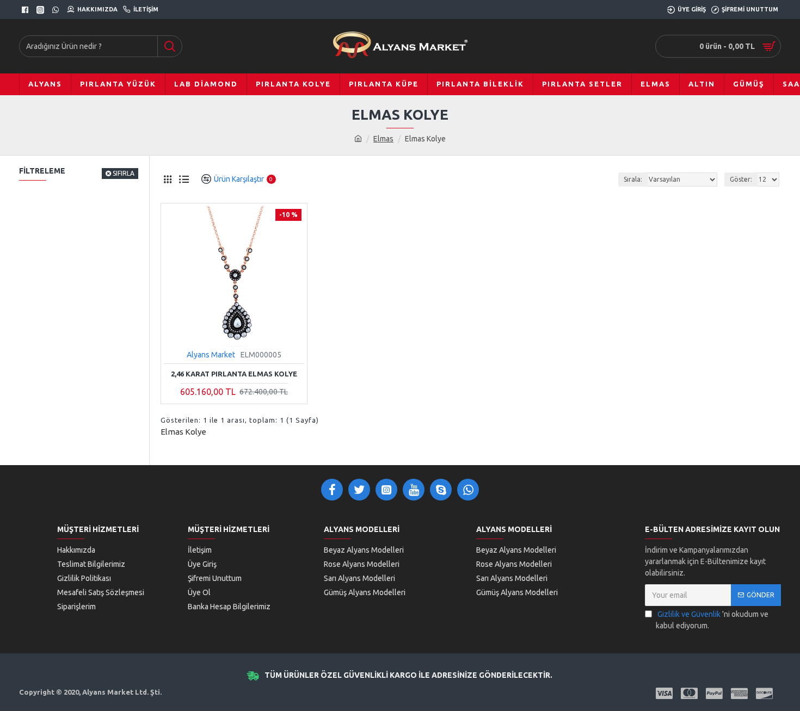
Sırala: (633, 179)
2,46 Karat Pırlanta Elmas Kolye (234, 374)
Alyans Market (211, 354)
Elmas (383, 138)
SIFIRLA (123, 173)
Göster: (741, 179)
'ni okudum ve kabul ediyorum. (712, 620)
